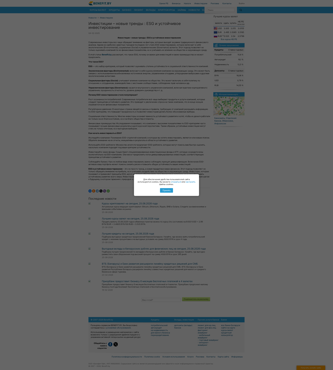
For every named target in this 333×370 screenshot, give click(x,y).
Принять (167, 190)
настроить (190, 182)
